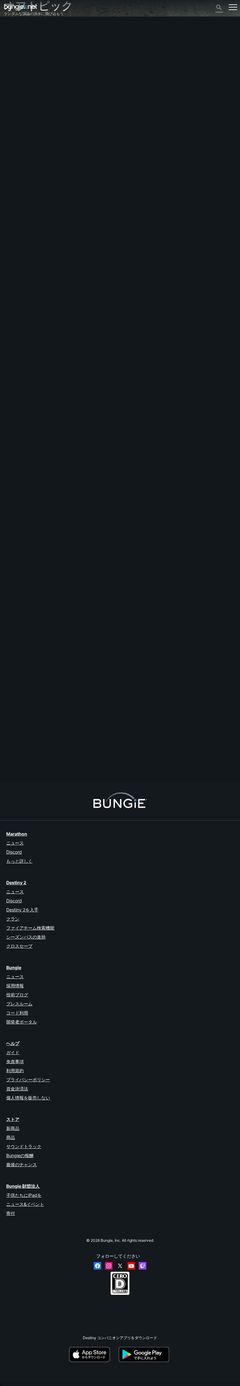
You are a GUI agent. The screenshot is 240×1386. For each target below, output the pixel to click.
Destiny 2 (15, 32)
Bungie (13, 967)
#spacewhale (48, 479)
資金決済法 (17, 1088)
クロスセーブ (19, 946)
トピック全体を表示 (21, 498)
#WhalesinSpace (73, 479)
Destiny (21, 7)
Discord (14, 852)
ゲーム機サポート (22, 111)
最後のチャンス (21, 1164)
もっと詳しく (19, 861)
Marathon (16, 833)
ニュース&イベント (25, 1204)
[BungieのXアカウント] (120, 1266)
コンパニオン (18, 122)
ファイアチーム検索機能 (30, 927)
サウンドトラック (23, 1146)
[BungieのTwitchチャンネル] (142, 1266)
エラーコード (18, 63)
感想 (10, 37)
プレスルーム (19, 1003)
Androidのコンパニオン (27, 100)
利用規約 (15, 1070)
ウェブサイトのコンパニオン (31, 90)
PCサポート (17, 106)
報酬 (10, 42)
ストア (12, 1119)
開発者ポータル (21, 1021)
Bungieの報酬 (19, 1155)
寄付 (10, 1213)
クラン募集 (16, 127)
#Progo (28, 479)
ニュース (15, 843)
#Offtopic (12, 479)
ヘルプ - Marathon (23, 142)
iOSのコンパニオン (23, 95)
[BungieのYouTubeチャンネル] (131, 1266)
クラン (12, 918)
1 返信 (12, 778)
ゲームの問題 (18, 79)
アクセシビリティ (22, 84)
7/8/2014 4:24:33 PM (43, 509)
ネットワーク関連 (22, 69)
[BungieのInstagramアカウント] (108, 1266)
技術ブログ (17, 994)
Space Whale (15, 751)
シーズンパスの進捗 (26, 937)
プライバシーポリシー (28, 1079)
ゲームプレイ (18, 53)
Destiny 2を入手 (22, 909)
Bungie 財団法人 (23, 1186)
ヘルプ (12, 58)
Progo (9, 427)
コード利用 (17, 1012)
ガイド (12, 1052)
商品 (10, 1137)
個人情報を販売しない (28, 1097)
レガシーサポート (22, 116)
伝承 (10, 47)
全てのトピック (20, 27)
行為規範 (14, 154)
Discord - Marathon (24, 148)
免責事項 (15, 1061)
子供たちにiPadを (24, 1195)
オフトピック (18, 137)
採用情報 (15, 985)
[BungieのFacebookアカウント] (97, 1266)
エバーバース (18, 74)
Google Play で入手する (145, 1354)
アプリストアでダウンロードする (93, 1354)
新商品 (12, 1128)
